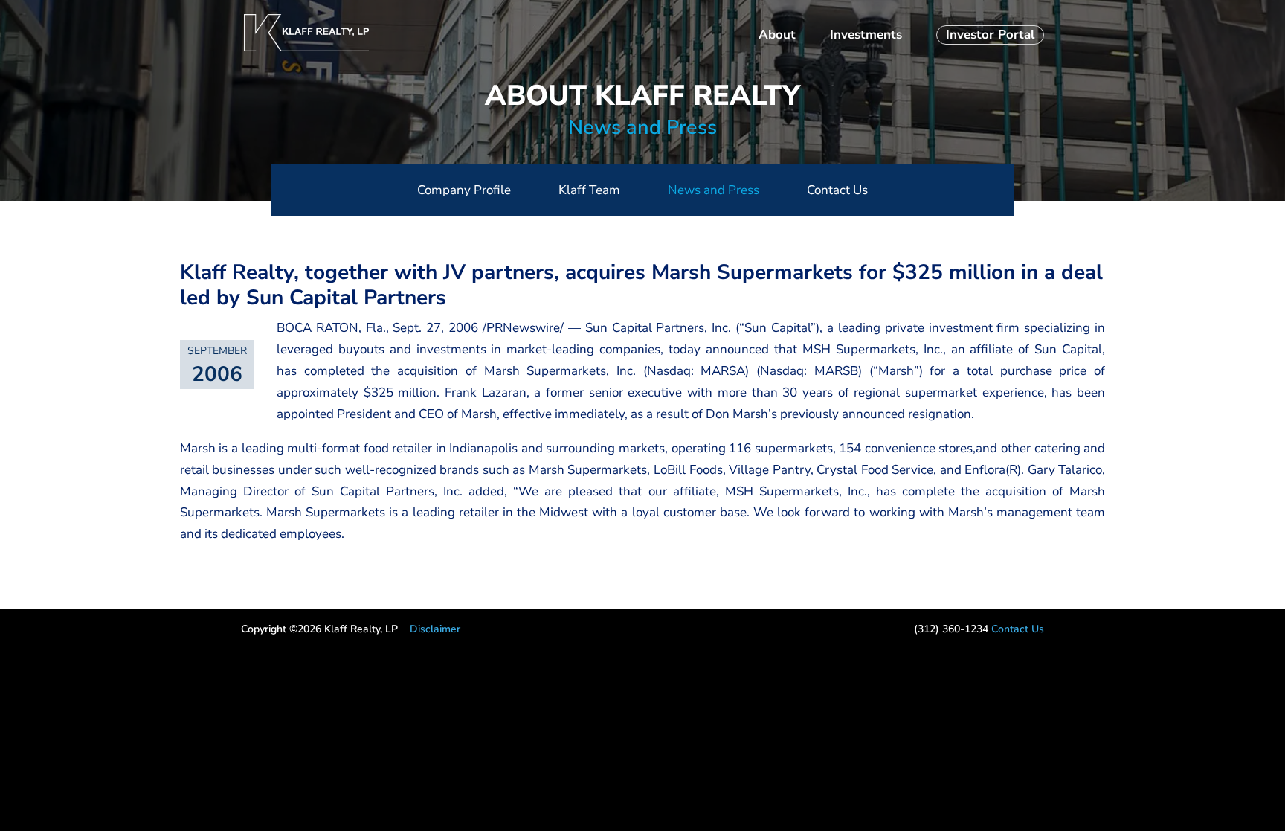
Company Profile (464, 190)
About (777, 36)
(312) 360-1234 (951, 629)
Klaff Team (589, 190)
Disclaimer (435, 629)
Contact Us (837, 190)
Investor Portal (990, 34)
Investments (866, 36)
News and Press (642, 127)
